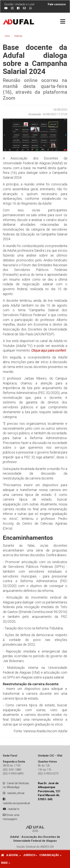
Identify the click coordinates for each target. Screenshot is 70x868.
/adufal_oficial (15, 793)
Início (7, 36)
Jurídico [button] (29, 855)
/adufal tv (13, 809)
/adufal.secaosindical (16, 803)
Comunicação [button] (49, 855)
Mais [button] (4, 862)
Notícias (18, 36)
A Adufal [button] (12, 855)
